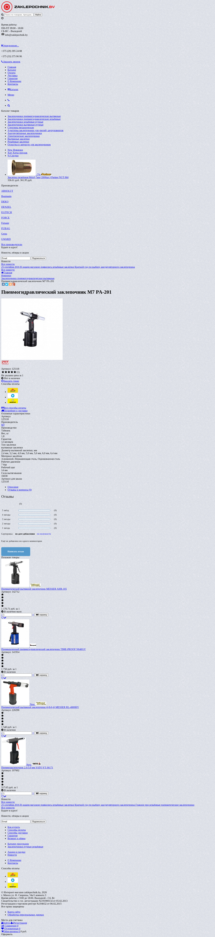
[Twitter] (6, 284)
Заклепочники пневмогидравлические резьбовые (34, 119)
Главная (12, 67)
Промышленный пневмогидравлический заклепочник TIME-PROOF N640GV (43, 649)
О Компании (14, 81)
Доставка (12, 75)
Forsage (5, 223)
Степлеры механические (21, 127)
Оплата (11, 72)
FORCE (5, 217)
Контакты (13, 84)
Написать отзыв (16, 551)
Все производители (11, 244)
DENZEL (6, 207)
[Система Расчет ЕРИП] (13, 391)
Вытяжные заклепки (19, 139)
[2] (6, 372)
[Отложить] (3, 617)
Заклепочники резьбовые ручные (25, 122)
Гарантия (12, 78)
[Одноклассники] (10, 284)
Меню (11, 94)
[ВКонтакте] (3, 284)
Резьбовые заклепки (18, 141)
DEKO (4, 201)
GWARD (6, 239)
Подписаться (38, 258)
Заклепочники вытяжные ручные (25, 124)
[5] (15, 372)
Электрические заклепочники (24, 136)
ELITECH (6, 212)
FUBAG (5, 228)
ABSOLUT (7, 191)
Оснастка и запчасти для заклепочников (29, 144)
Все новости (8, 264)
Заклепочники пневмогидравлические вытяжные (34, 116)
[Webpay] (13, 402)
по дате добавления (25, 534)
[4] (12, 372)
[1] (3, 372)
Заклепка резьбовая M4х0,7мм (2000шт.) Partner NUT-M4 (38, 177)
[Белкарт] (13, 397)
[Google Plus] (13, 284)
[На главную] (28, 11)
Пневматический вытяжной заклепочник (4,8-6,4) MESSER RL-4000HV (40, 707)
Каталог (12, 70)
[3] (9, 372)
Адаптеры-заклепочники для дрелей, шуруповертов (35, 130)
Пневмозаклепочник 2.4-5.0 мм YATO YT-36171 (27, 767)
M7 (3, 425)
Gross (4, 233)
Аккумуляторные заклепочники (25, 133)
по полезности (44, 534)
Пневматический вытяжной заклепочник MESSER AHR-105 (34, 589)
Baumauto (6, 196)
